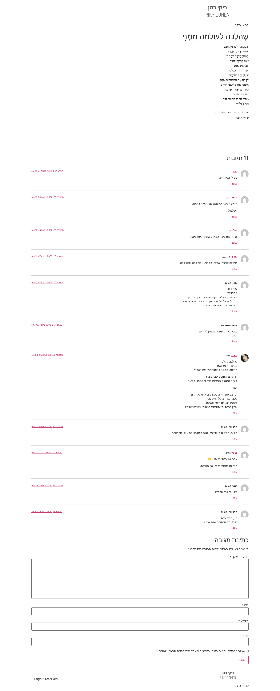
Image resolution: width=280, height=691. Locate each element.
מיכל (234, 452)
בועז (234, 197)
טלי (235, 171)
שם (245, 605)
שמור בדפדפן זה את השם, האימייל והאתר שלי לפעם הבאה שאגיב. (201, 651)
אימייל (243, 620)
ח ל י (234, 230)
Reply (234, 183)
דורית (234, 355)
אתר (246, 635)
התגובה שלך (239, 556)
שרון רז (233, 256)
